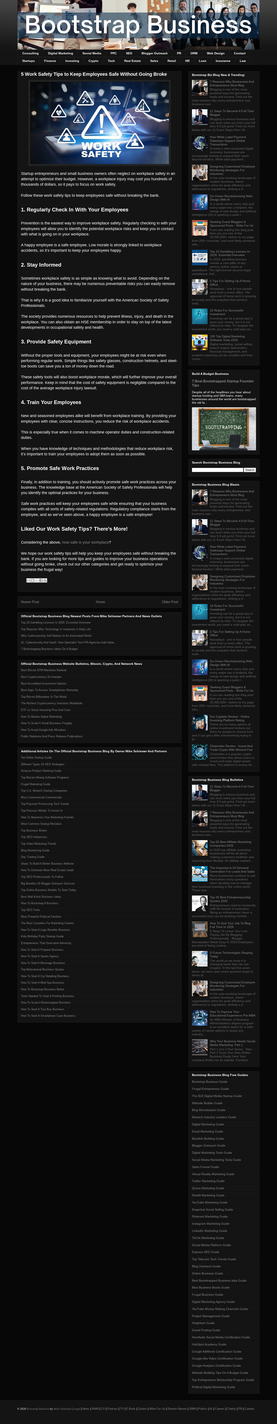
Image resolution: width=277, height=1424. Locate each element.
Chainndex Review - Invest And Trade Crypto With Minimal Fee (231, 747)
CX (103, 1408)
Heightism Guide (203, 1323)
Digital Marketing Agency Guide (213, 1301)
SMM (192, 1408)
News (85, 1408)
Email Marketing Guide (207, 1131)
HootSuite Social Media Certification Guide (221, 1337)
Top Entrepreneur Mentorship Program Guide (223, 1380)
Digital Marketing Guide (208, 1124)
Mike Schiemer (62, 1408)
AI (211, 1408)
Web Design (216, 53)
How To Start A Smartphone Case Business (48, 1015)
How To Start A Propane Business (42, 949)
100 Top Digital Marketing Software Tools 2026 (227, 338)
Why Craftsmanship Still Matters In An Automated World (56, 635)
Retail (171, 61)
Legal (76, 1408)
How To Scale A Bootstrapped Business (46, 1002)
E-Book (130, 1408)
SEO (129, 53)
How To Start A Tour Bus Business (42, 1009)
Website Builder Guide (207, 1103)
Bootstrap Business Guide (209, 1081)
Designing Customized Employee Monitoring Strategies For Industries (232, 170)
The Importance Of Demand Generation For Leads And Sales (232, 869)
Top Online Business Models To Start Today (48, 890)
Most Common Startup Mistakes (41, 823)
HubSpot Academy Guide (209, 1344)
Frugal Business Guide (207, 1294)
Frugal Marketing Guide (35, 784)
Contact (240, 53)
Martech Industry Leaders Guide (214, 1117)
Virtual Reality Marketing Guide (213, 1174)
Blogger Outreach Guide (208, 1145)
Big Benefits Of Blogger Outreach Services (48, 883)
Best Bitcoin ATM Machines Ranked (43, 670)
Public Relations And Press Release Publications (51, 736)
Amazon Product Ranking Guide (41, 770)
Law (243, 61)
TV (122, 1408)
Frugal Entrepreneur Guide (210, 1089)
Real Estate (132, 61)
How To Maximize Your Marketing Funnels (47, 817)
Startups (28, 61)
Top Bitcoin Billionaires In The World (43, 696)
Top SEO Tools (30, 910)
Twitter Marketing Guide (208, 1181)
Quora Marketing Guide (208, 1188)
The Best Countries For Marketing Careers (47, 923)
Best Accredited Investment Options (43, 683)
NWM (95, 1408)
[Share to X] (37, 580)
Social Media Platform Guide (211, 1245)
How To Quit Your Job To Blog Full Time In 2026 (230, 925)
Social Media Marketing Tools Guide (216, 1159)
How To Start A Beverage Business (43, 963)
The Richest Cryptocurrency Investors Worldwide (51, 703)
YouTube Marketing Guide (210, 1202)
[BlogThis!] (33, 580)
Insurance (223, 61)
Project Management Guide (211, 1316)
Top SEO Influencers (34, 837)
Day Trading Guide (32, 857)
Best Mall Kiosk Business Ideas (41, 896)
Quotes (142, 1408)
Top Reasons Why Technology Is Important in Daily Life (56, 629)
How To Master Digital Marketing (41, 716)
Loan (202, 61)
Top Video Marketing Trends (38, 843)
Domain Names (177, 1408)
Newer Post (30, 602)
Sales (154, 61)
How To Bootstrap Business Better (42, 989)
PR (179, 53)
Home (100, 602)
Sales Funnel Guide (205, 1167)
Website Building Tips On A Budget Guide (220, 1372)
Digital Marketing (60, 53)
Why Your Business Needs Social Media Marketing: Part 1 (232, 1043)
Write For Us (157, 1408)
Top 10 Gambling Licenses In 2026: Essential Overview (55, 622)
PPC (114, 53)
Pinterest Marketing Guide (210, 1216)
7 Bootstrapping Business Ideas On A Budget (49, 649)
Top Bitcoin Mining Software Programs (45, 777)
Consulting (30, 53)
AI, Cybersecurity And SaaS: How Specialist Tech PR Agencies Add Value (67, 642)
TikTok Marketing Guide (208, 1238)
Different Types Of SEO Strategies (42, 764)
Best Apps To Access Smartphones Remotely (49, 690)
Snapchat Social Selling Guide (212, 1209)
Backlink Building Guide (208, 1138)
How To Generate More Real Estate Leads (47, 870)
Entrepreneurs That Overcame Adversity (46, 943)
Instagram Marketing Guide (210, 1223)
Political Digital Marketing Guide (213, 1387)
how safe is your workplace (85, 542)
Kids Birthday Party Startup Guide (42, 936)
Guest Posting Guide (206, 1330)
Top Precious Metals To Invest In (42, 810)
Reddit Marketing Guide (208, 1195)
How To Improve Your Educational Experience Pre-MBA (232, 1013)
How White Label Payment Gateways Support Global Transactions (228, 140)
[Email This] (28, 580)
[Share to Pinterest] (45, 580)
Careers (220, 1408)
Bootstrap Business (38, 1408)
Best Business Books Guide (211, 1287)
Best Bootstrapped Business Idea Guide (219, 1280)
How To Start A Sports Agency (40, 956)
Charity (231, 1408)
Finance (50, 61)
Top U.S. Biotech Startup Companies (44, 790)
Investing (72, 61)
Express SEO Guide (205, 1252)
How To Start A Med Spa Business (42, 982)
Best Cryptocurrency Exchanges (41, 676)
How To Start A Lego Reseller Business (45, 929)
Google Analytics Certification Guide (216, 1365)
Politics (203, 1408)
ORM (194, 53)
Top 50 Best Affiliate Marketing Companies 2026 (230, 843)
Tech (111, 61)
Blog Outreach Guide (206, 1266)
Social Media (91, 53)
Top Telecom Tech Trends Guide (214, 1259)
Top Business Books (34, 830)
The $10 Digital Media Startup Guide (217, 1096)
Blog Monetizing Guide (35, 850)
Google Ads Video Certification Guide (217, 1358)
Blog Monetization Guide (208, 1110)
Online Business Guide (207, 1273)
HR (187, 61)
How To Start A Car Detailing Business (45, 976)
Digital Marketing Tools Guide (212, 1152)
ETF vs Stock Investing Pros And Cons (46, 710)
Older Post (170, 602)
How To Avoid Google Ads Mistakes (43, 729)
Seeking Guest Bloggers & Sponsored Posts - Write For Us (231, 223)
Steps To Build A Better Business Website (47, 863)
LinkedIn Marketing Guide (209, 1230)
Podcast (112, 1408)
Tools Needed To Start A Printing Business (47, 996)
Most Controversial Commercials (41, 797)
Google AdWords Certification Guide (216, 1351)
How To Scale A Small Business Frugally (46, 723)
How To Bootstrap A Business (39, 903)
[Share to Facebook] (41, 580)
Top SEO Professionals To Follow (42, 876)
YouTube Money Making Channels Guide (220, 1309)
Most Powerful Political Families (41, 916)
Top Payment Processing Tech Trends (45, 803)
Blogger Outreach (155, 53)
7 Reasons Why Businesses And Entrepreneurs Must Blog (232, 83)
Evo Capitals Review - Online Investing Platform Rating (230, 718)
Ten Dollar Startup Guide (36, 757)
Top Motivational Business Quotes (42, 969)
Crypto (93, 61)
